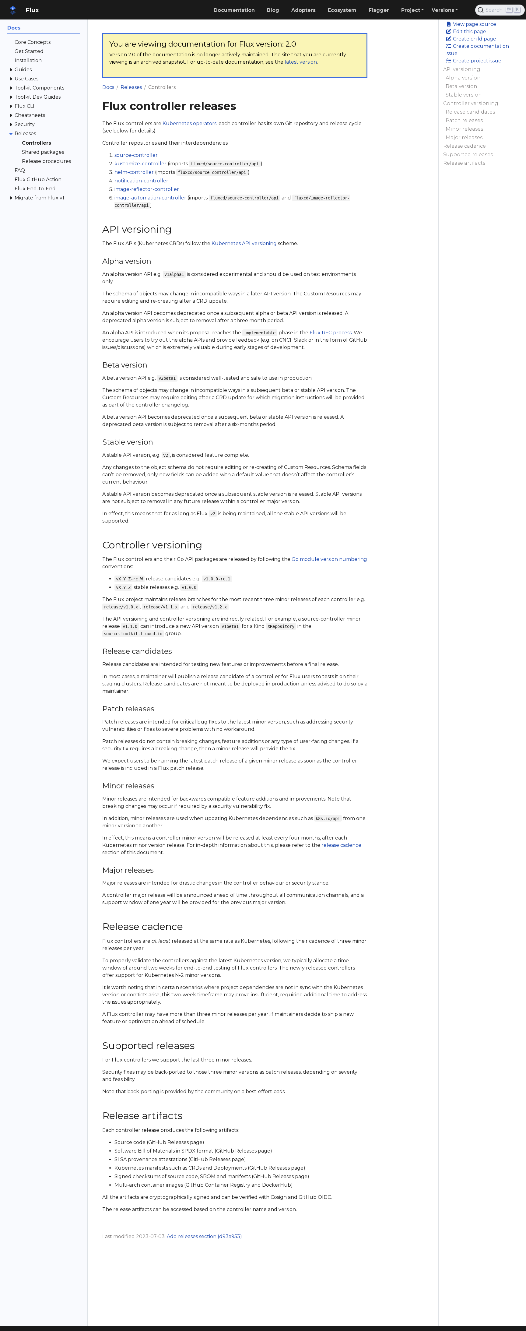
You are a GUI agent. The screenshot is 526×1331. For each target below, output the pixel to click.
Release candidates (470, 112)
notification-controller (141, 181)
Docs (108, 87)
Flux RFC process (331, 333)
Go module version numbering (329, 559)
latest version (301, 62)
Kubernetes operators (189, 123)
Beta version (461, 86)
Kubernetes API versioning (244, 243)
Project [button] (410, 10)
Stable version (464, 95)
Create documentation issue (477, 49)
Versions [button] (443, 10)
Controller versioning (470, 103)
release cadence (341, 845)
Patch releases (464, 120)
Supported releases (468, 154)
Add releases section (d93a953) (204, 1236)
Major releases (464, 137)
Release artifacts (464, 163)
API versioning (461, 69)
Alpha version (463, 78)
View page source (474, 24)
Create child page (474, 39)
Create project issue (476, 61)
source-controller (136, 155)
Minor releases (464, 129)
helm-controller (134, 172)
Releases (131, 87)
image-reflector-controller (146, 189)
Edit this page (469, 31)
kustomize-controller (140, 164)
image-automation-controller (150, 198)
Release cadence (464, 146)
